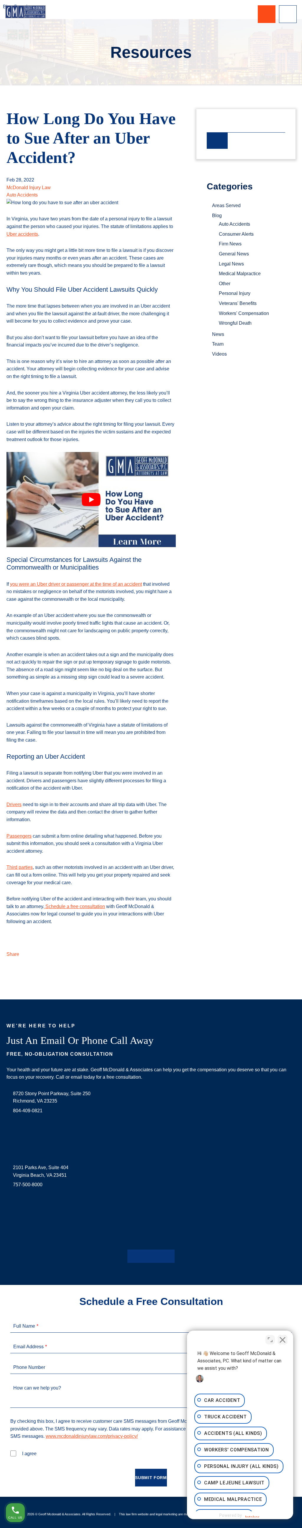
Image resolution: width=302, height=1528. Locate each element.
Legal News (231, 263)
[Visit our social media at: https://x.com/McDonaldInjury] (141, 1256)
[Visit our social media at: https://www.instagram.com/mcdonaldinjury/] (151, 1256)
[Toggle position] (270, 1339)
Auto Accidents (22, 194)
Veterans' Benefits (238, 303)
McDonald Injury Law (28, 187)
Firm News (230, 243)
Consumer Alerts (236, 234)
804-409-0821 (27, 1110)
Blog (217, 215)
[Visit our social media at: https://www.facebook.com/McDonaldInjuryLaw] (132, 1256)
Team (218, 343)
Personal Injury (234, 293)
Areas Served (226, 205)
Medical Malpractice (240, 273)
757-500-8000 (27, 1184)
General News (234, 253)
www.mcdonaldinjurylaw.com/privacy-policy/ (92, 1436)
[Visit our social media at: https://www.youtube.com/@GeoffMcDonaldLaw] (160, 1256)
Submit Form (151, 1477)
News (218, 334)
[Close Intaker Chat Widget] (282, 1339)
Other (224, 283)
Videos (219, 354)
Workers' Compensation (244, 313)
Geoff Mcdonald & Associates (59, 1514)
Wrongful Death (235, 323)
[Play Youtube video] (91, 499)
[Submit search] (217, 141)
